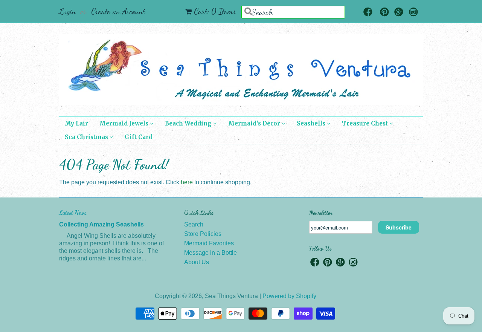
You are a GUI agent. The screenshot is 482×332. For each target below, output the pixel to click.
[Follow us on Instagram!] (413, 13)
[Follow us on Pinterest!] (384, 13)
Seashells (312, 123)
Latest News (73, 212)
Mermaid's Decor (255, 123)
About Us (196, 262)
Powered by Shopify (289, 296)
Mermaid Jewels (124, 123)
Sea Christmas (87, 137)
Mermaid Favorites (209, 243)
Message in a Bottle (210, 252)
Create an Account (118, 11)
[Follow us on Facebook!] (367, 13)
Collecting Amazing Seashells (101, 224)
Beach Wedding (189, 123)
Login (67, 11)
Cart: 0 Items (215, 11)
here (187, 182)
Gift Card (139, 137)
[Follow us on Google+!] (398, 13)
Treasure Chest (365, 123)
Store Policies (202, 234)
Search (193, 224)
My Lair (76, 123)
